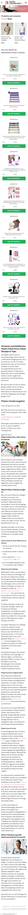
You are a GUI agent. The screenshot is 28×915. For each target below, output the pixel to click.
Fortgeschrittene (8, 559)
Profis (18, 559)
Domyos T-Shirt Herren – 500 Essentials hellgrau (20, 38)
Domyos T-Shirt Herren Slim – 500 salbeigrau (6, 38)
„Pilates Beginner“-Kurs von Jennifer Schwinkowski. (11, 590)
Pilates (4, 19)
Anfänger (18, 557)
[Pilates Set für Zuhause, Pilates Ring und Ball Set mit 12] (14, 319)
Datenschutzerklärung (18, 906)
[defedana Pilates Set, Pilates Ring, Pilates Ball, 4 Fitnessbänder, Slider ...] (14, 288)
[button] (1, 2)
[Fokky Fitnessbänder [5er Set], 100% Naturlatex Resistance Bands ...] (14, 97)
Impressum (5, 906)
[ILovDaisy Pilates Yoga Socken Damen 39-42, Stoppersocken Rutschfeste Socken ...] (14, 225)
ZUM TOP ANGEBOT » (14, 83)
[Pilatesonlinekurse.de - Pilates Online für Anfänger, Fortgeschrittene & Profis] (14, 3)
